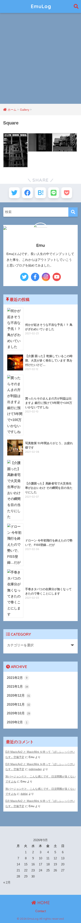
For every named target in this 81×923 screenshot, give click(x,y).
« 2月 (7, 882)
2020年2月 (17, 722)
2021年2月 (17, 678)
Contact (40, 911)
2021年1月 (17, 686)
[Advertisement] (40, 61)
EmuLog (41, 6)
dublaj (24, 793)
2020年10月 (18, 713)
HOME (43, 902)
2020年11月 (18, 704)
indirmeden (35, 769)
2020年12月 (18, 695)
